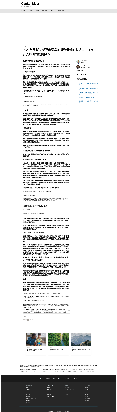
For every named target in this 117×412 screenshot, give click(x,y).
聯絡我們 (48, 378)
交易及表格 (67, 387)
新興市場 (28, 394)
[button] (77, 74)
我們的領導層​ (87, 398)
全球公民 (86, 396)
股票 (31, 10)
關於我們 (69, 378)
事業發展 (75, 378)
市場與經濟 (61, 10)
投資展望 (49, 387)
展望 (52, 10)
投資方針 (86, 389)
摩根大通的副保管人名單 (69, 389)
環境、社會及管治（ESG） (31, 398)
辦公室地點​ (87, 400)
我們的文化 (87, 394)
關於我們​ (86, 387)
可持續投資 (28, 396)
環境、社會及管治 (41, 10)
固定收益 (23, 10)
